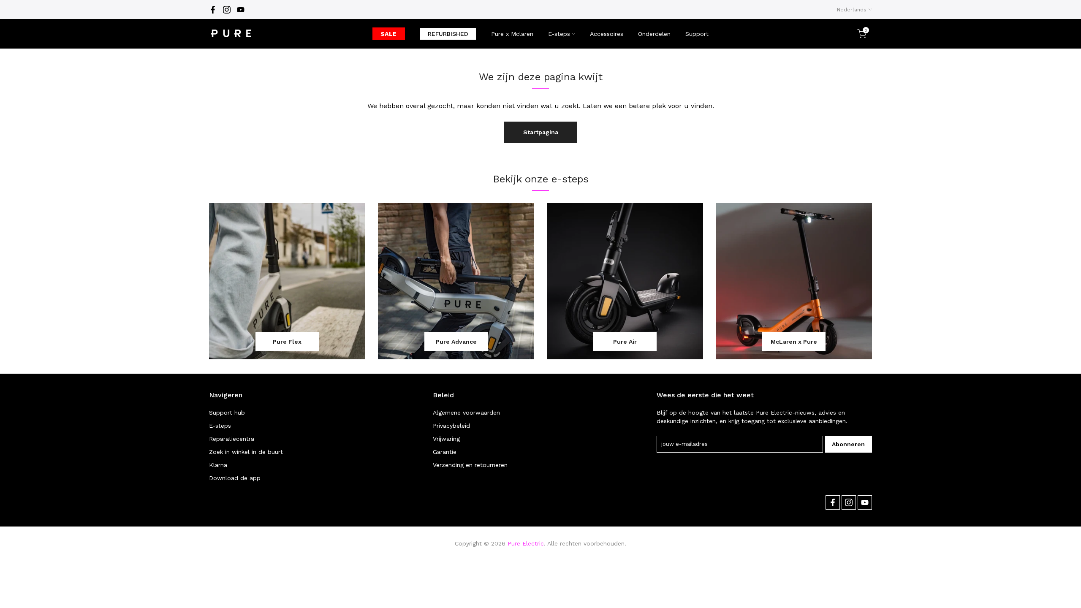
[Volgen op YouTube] (240, 10)
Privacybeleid (451, 425)
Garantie (444, 451)
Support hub (227, 412)
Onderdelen (654, 33)
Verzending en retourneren (470, 464)
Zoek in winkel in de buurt (246, 451)
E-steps (559, 33)
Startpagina (540, 132)
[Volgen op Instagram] (227, 10)
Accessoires (606, 33)
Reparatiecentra (231, 438)
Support (697, 33)
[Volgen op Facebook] (213, 10)
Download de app (235, 478)
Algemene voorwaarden (466, 412)
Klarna (218, 464)
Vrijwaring (446, 438)
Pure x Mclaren (512, 33)
